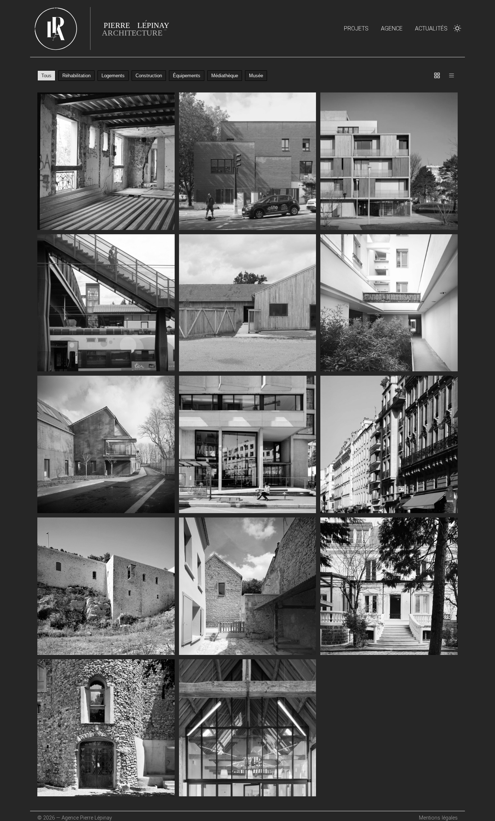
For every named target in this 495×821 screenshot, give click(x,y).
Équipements (186, 75)
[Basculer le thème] (457, 28)
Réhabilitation (76, 75)
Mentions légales (438, 818)
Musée (256, 75)
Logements (113, 75)
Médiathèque (224, 75)
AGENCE (392, 28)
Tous (46, 75)
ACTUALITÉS (431, 28)
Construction (149, 75)
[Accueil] (106, 28)
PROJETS (356, 28)
